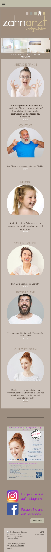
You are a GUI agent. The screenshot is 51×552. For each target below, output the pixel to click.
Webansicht (39, 534)
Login (42, 532)
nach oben (37, 521)
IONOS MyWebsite (17, 546)
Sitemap (24, 532)
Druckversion (14, 532)
